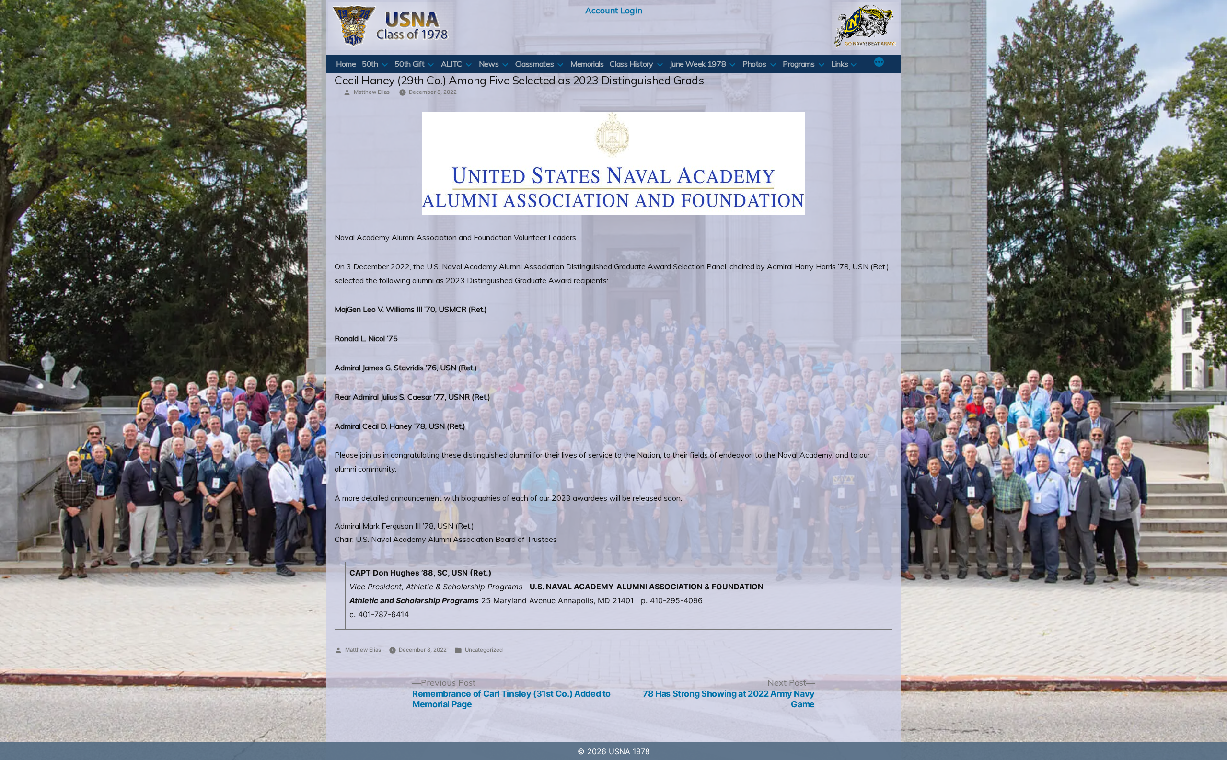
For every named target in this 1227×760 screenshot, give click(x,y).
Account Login (613, 10)
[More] (879, 63)
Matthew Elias (372, 92)
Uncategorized (484, 649)
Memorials (587, 64)
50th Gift (409, 64)
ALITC (451, 64)
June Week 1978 (698, 64)
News (489, 64)
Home (346, 64)
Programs (798, 64)
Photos (754, 64)
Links (839, 64)
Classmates (534, 64)
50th (370, 64)
